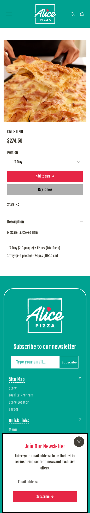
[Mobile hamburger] (9, 14)
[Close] (79, 441)
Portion (12, 152)
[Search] (72, 13)
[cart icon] (81, 13)
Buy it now (45, 190)
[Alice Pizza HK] (45, 14)
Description (15, 221)
